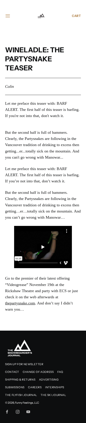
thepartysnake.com (20, 303)
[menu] (7, 16)
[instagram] (17, 412)
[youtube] (28, 412)
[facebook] (7, 412)
